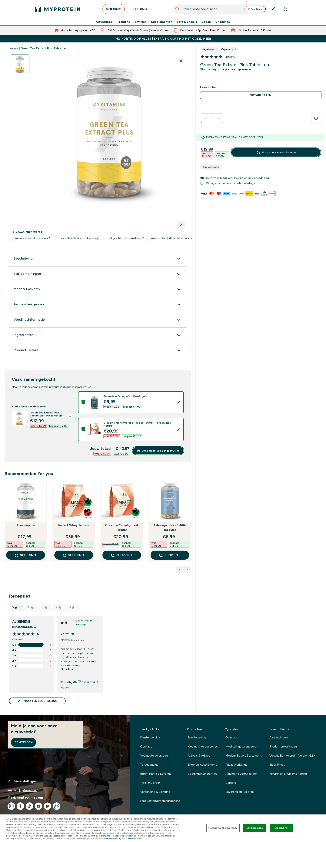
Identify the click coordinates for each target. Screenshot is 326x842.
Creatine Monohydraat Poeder (121, 527)
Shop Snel (28, 555)
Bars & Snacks (187, 21)
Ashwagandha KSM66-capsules (170, 527)
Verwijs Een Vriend (292, 755)
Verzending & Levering (155, 791)
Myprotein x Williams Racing (288, 773)
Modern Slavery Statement (243, 755)
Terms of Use (133, 838)
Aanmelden (23, 742)
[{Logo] (57, 9)
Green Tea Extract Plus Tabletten (44, 48)
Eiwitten (141, 21)
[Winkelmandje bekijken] (285, 9)
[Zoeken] (177, 9)
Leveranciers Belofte (239, 791)
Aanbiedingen (278, 737)
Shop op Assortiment (202, 764)
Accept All (281, 828)
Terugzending (149, 764)
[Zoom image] (181, 61)
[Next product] (187, 569)
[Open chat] (56, 806)
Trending (123, 21)
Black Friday (277, 764)
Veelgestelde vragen (154, 755)
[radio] (260, 95)
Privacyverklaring (236, 764)
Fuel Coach (257, 9)
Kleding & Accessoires (203, 746)
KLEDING (140, 9)
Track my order (150, 782)
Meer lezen (68, 669)
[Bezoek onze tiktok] (29, 806)
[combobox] (220, 9)
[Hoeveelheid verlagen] (205, 118)
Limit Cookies (255, 828)
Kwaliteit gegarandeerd (241, 746)
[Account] (274, 9)
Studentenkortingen (283, 746)
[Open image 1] (19, 64)
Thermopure (25, 525)
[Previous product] (179, 569)
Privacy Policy (113, 838)
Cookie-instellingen (22, 781)
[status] (212, 118)
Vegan (206, 21)
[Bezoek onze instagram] (11, 806)
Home (14, 48)
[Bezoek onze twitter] (47, 806)
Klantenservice (150, 737)
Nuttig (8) (71, 682)
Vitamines (222, 21)
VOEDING (113, 9)
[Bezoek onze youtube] (38, 806)
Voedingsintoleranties (202, 773)
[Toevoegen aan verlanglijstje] (316, 118)
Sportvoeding (197, 737)
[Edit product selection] (178, 402)
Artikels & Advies (199, 755)
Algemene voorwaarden (241, 773)
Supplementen (161, 21)
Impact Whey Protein (73, 525)
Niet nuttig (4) (90, 681)
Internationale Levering (155, 773)
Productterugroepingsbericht (160, 800)
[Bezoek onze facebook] (20, 806)
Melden (65, 687)
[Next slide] (190, 529)
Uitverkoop (104, 21)
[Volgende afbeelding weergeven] (181, 224)
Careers (230, 782)
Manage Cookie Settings (223, 828)
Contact (146, 746)
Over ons (231, 737)
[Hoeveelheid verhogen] (219, 118)
